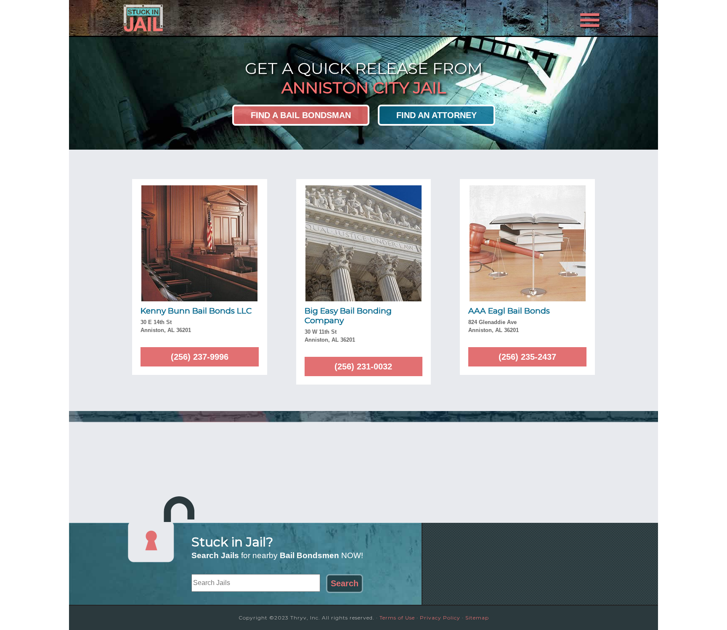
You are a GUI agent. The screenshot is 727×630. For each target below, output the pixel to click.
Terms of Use (397, 617)
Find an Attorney (436, 115)
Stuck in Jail (199, 18)
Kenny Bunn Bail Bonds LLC (196, 311)
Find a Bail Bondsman (301, 115)
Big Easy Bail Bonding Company (348, 315)
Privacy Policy (440, 617)
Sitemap (477, 617)
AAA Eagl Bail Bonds (509, 311)
